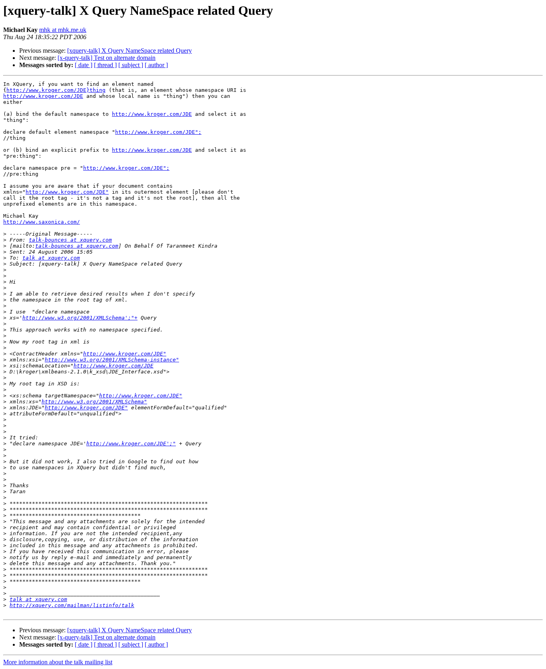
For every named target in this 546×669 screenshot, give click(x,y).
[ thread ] (105, 65)
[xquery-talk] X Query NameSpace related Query (129, 50)
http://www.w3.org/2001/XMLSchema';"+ (79, 318)
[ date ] (83, 65)
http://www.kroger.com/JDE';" (131, 444)
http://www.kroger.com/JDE (43, 96)
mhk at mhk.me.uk (62, 29)
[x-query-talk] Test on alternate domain (106, 57)
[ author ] (156, 65)
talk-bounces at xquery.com (70, 240)
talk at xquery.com (51, 258)
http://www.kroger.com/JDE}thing (56, 90)
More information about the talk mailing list (57, 662)
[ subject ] (130, 65)
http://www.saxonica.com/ (41, 222)
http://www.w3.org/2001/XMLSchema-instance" (112, 360)
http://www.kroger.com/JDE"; (158, 132)
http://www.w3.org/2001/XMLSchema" (94, 402)
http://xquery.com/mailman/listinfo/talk (72, 605)
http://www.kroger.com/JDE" (67, 192)
